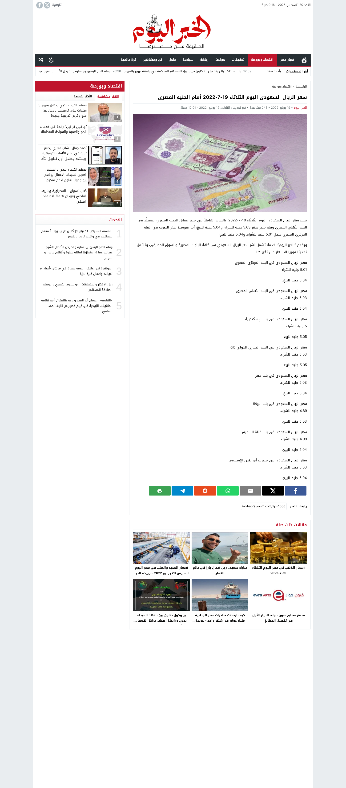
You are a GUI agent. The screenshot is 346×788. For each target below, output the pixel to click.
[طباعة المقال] (159, 491)
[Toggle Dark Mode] (51, 59)
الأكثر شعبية (83, 96)
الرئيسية (304, 59)
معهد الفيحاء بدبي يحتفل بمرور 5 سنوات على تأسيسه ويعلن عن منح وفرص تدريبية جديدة (62, 110)
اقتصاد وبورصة (262, 60)
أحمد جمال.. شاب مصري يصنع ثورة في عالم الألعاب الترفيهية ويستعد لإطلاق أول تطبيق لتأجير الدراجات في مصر (63, 156)
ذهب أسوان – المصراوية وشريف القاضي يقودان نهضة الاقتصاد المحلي (64, 196)
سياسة (188, 60)
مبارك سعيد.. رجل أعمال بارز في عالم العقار (220, 570)
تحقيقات (238, 60)
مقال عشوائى (41, 60)
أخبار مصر (287, 60)
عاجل (172, 60)
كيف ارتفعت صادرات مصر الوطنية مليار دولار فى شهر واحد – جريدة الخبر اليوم (220, 620)
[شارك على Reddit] (205, 491)
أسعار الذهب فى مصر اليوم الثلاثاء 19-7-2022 (278, 570)
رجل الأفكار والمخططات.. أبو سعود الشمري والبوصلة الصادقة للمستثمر (78, 287)
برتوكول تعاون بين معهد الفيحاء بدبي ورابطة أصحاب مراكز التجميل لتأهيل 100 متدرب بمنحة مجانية (161, 620)
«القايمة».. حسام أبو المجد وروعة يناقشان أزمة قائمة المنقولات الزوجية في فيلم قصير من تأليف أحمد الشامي (77, 305)
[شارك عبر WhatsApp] (227, 491)
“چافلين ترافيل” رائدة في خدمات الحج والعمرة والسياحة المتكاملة (63, 129)
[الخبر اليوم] (173, 33)
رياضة (204, 60)
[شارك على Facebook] (295, 491)
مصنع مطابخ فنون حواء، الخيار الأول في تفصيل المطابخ (278, 618)
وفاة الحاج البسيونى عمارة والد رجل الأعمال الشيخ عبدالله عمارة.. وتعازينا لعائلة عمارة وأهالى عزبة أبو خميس (78, 252)
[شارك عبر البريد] (250, 491)
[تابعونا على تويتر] (46, 5)
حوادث (220, 60)
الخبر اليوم (300, 108)
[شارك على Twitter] (273, 491)
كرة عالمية (128, 60)
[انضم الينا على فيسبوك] (39, 5)
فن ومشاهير (152, 60)
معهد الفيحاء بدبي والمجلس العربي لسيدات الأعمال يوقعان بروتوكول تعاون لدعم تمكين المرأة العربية (65, 177)
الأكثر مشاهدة (108, 97)
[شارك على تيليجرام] (182, 491)
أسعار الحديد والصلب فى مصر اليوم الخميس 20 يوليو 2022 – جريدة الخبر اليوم (161, 573)
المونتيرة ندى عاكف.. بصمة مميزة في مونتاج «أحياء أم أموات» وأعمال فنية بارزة (76, 271)
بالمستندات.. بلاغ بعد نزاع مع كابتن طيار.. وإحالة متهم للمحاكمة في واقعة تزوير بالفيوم (212, 71)
